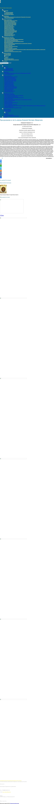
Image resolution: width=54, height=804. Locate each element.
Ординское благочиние (8, 35)
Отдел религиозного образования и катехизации (13, 39)
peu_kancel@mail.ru (7, 792)
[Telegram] (27, 169)
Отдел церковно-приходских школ (11, 40)
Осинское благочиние (8, 33)
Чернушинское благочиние (9, 34)
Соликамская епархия (8, 13)
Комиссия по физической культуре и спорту (12, 51)
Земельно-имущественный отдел (11, 46)
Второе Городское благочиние (10, 23)
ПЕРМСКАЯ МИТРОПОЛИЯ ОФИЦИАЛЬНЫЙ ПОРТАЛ (11, 780)
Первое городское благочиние (10, 22)
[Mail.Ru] (27, 172)
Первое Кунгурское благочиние (10, 30)
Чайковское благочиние (9, 32)
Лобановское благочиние (9, 26)
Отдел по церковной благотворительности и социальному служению (18, 43)
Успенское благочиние (8, 25)
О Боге (2, 215)
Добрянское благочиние (9, 28)
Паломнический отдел (8, 50)
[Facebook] (27, 160)
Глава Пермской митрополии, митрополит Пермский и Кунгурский (17, 17)
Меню (1, 64)
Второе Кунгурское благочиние (10, 31)
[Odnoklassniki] (27, 171)
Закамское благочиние (8, 27)
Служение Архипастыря (9, 18)
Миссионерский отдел (8, 42)
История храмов (7, 55)
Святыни (6, 57)
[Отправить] (27, 177)
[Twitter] (27, 162)
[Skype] (27, 167)
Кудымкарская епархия (9, 14)
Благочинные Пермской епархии (10, 20)
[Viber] (27, 174)
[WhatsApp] (27, 165)
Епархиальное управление (9, 38)
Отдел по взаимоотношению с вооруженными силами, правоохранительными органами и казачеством (24, 49)
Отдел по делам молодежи (9, 44)
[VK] (27, 176)
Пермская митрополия (14, 803)
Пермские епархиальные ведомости (11, 59)
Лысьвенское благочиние (9, 29)
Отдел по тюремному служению (10, 48)
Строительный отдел (8, 47)
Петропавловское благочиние (10, 24)
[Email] (27, 164)
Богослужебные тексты (9, 58)
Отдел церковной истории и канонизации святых (14, 41)
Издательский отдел (8, 45)
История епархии (7, 54)
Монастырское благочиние (9, 21)
